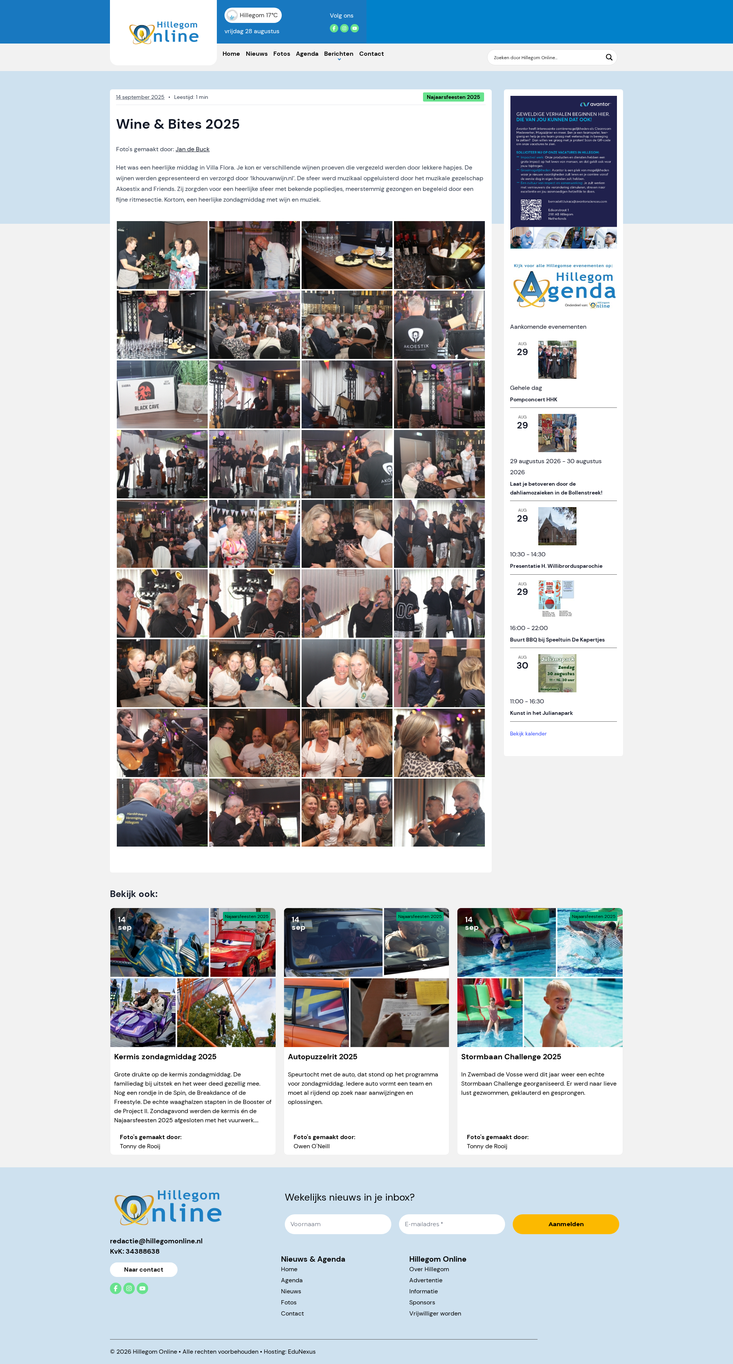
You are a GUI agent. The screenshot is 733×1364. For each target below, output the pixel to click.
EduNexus (302, 1352)
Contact (371, 54)
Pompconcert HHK (533, 399)
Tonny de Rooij (140, 1146)
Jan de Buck (193, 149)
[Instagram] (344, 28)
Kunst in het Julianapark (541, 712)
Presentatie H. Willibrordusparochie (556, 565)
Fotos (281, 54)
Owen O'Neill (312, 1146)
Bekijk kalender (528, 733)
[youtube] (354, 28)
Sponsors (422, 1302)
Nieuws (257, 54)
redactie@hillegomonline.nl (156, 1241)
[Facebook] (334, 28)
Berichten (339, 54)
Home (231, 54)
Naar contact (143, 1269)
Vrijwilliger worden (435, 1313)
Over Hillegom (429, 1269)
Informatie (423, 1291)
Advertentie (425, 1280)
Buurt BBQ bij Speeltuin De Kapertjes (557, 639)
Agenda (307, 54)
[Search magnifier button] (609, 57)
